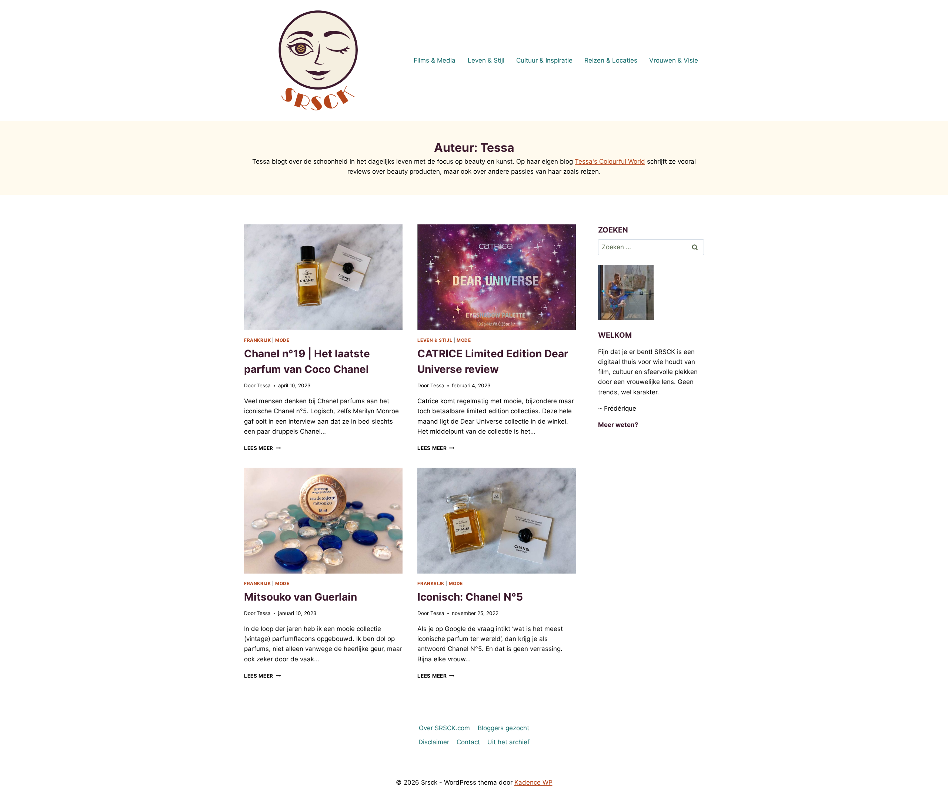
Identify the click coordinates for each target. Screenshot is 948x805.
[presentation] (323, 277)
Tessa (264, 385)
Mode (282, 340)
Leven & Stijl (486, 60)
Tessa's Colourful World (610, 161)
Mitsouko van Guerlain (300, 597)
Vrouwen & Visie (673, 60)
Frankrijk (257, 340)
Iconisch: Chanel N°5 (470, 597)
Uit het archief (508, 742)
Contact (468, 742)
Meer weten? (618, 424)
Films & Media (434, 60)
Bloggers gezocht (503, 728)
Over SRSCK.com (444, 728)
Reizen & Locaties (610, 60)
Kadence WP (533, 782)
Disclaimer (433, 742)
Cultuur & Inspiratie (544, 60)
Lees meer (262, 448)
